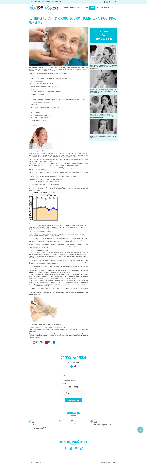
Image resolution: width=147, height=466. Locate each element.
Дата (64, 384)
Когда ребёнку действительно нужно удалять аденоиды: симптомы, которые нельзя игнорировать (103, 66)
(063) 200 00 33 (56, 2)
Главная (65, 8)
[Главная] (36, 7)
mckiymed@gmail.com (102, 425)
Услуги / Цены (75, 8)
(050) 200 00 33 (35, 2)
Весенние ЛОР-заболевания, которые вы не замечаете (103, 136)
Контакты (105, 8)
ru (116, 2)
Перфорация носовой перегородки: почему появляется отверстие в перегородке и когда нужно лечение (103, 91)
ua (113, 2)
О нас (86, 8)
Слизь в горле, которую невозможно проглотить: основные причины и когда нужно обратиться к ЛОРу (101, 115)
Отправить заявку (74, 400)
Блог (92, 8)
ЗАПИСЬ (114, 8)
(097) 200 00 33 (46, 2)
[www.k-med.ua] (51, 7)
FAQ (97, 8)
